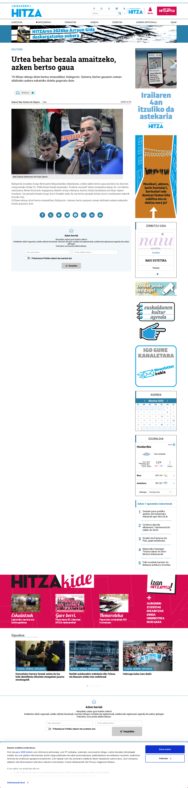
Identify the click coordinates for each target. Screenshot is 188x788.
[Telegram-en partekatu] (75, 215)
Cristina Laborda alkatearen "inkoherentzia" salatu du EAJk (156, 527)
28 (162, 425)
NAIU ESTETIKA (156, 260)
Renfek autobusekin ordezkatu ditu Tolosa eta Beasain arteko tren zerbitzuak (92, 675)
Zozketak (117, 22)
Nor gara (154, 622)
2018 (123, 102)
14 (162, 416)
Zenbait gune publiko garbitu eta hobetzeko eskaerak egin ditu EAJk (155, 514)
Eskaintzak (155, 611)
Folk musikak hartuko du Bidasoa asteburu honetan (157, 563)
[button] (160, 492)
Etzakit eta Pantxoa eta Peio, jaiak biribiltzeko (155, 539)
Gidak (174, 22)
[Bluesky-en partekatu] (67, 215)
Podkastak (70, 22)
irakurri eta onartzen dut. (52, 258)
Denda (151, 614)
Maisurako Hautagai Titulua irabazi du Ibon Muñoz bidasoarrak (154, 551)
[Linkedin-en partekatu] (92, 215)
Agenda (94, 22)
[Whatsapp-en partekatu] (83, 215)
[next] (167, 400)
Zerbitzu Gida (156, 225)
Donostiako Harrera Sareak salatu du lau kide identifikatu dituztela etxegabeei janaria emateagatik (40, 676)
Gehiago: (143, 492)
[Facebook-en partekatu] (42, 215)
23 (174, 421)
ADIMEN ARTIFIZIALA (146, 22)
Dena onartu (165, 749)
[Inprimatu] (100, 215)
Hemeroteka (155, 618)
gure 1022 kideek (24, 752)
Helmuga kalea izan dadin (137, 673)
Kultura (17, 49)
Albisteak (16, 22)
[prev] (144, 400)
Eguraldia (156, 438)
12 (127, 102)
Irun (45, 102)
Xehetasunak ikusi (16, 782)
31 (163, 408)
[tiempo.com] (174, 444)
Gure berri (154, 603)
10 (130, 102)
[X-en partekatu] (50, 215)
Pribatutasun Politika (41, 258)
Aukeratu (163, 758)
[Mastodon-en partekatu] (59, 215)
